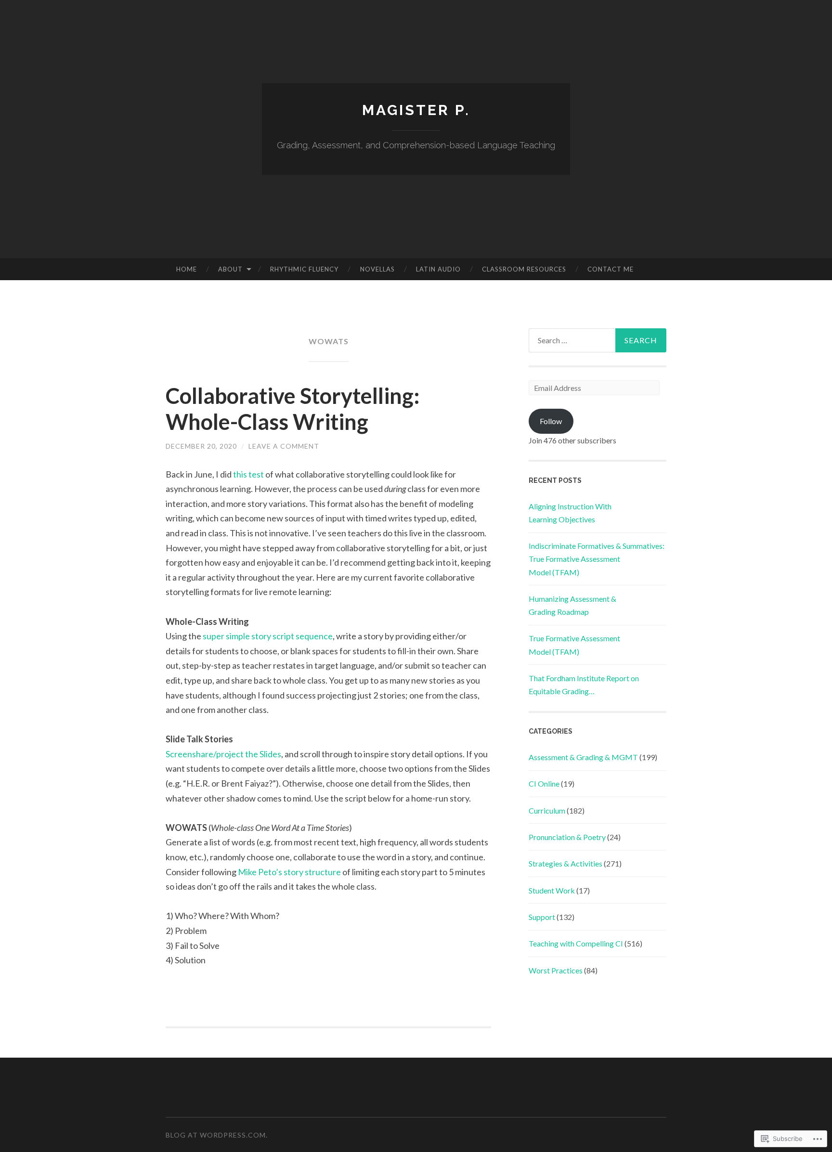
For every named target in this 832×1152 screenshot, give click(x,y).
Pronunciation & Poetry (567, 836)
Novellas (377, 269)
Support (542, 916)
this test (248, 474)
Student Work (552, 890)
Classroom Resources (524, 269)
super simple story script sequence (268, 636)
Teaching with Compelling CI (576, 943)
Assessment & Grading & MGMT (583, 757)
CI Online (544, 783)
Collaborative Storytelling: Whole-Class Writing (293, 409)
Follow (551, 421)
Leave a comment (283, 446)
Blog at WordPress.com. (217, 1135)
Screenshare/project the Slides (223, 754)
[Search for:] (597, 340)
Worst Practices (556, 970)
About (230, 269)
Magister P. (416, 110)
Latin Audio (438, 269)
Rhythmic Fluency (304, 269)
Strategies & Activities (565, 863)
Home (186, 269)
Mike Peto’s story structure (289, 872)
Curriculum (547, 810)
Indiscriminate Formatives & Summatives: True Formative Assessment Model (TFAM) (596, 558)
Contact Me (610, 269)
